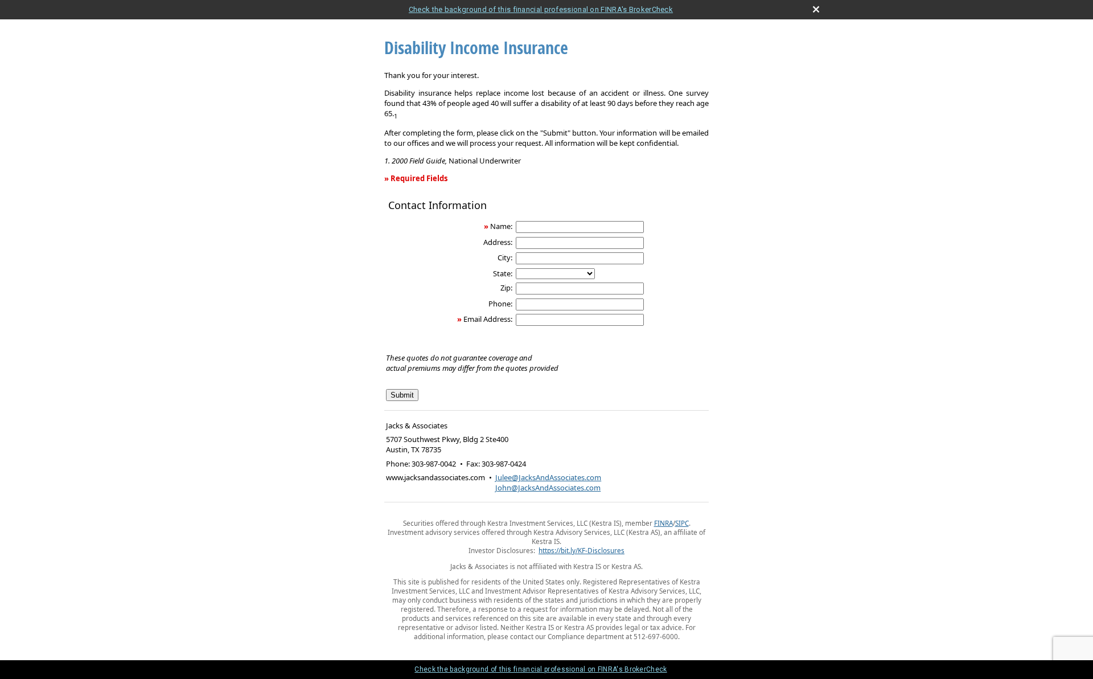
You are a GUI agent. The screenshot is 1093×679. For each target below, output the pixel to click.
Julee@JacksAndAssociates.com (548, 477)
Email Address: (487, 319)
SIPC (682, 522)
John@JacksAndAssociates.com (548, 487)
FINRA (663, 522)
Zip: (506, 288)
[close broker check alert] (816, 9)
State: (502, 273)
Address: (497, 242)
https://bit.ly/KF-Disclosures (581, 550)
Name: (501, 226)
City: (505, 257)
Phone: (500, 303)
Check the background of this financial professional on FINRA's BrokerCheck (541, 9)
